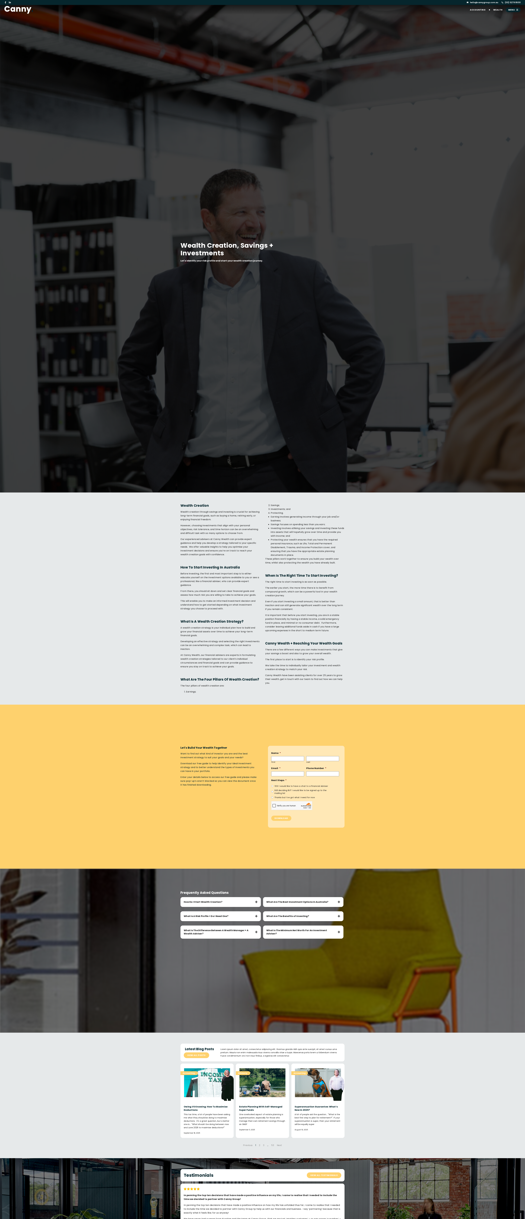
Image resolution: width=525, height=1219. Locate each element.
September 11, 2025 (247, 1130)
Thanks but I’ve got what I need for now (294, 797)
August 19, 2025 (301, 1130)
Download (281, 818)
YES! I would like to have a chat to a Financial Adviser (301, 786)
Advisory (242, 1073)
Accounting (478, 9)
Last (308, 762)
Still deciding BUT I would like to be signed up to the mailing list (300, 792)
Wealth (498, 9)
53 (272, 1145)
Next (279, 1145)
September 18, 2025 (192, 1133)
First (273, 762)
